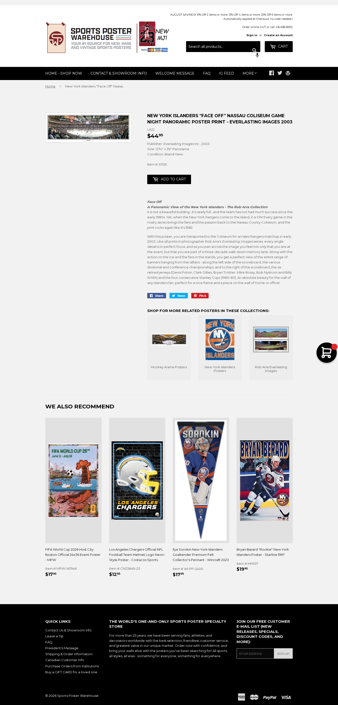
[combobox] (223, 46)
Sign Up (283, 653)
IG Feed (226, 73)
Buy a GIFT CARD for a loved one (71, 672)
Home (50, 86)
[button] (223, 55)
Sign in (251, 35)
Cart (282, 46)
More (248, 73)
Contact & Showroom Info (119, 73)
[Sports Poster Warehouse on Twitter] (279, 74)
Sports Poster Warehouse (77, 696)
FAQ (207, 73)
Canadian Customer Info (64, 660)
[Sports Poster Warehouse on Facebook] (271, 74)
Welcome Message (174, 73)
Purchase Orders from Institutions (72, 666)
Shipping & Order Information (69, 654)
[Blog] (288, 74)
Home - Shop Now (63, 73)
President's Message (61, 648)
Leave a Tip (54, 636)
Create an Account (278, 35)
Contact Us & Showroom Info (68, 630)
